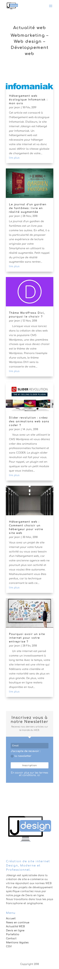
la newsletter (22, 756)
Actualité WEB (15, 926)
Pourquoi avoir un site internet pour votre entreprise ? (27, 638)
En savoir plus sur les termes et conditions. (29, 774)
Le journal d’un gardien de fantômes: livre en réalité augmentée (27, 208)
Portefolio (12, 934)
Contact (11, 938)
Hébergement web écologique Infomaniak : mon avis (28, 100)
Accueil (11, 918)
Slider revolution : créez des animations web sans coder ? (29, 421)
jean (17, 107)
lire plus (14, 157)
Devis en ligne (15, 930)
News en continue (17, 922)
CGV (9, 946)
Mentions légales (17, 942)
